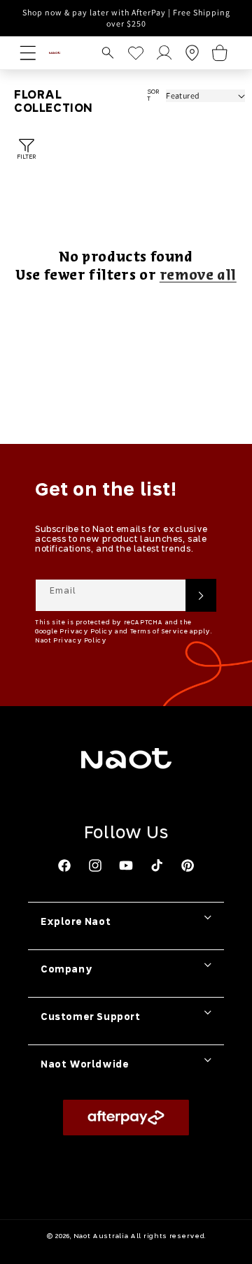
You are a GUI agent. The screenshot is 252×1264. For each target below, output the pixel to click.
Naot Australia (101, 1236)
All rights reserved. (168, 1236)
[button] (107, 52)
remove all (198, 275)
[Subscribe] (201, 595)
